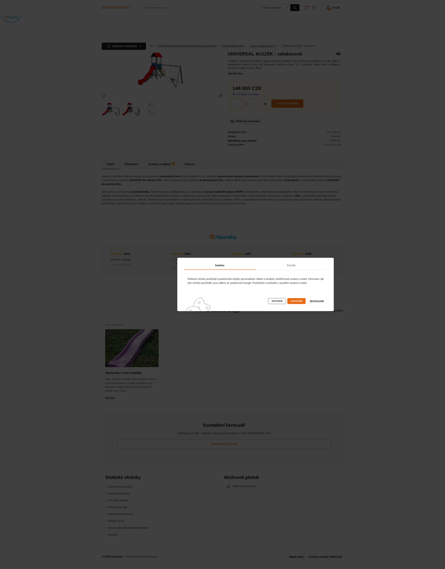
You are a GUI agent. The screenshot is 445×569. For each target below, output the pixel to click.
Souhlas (219, 265)
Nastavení (277, 301)
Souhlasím (296, 301)
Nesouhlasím (317, 301)
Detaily (291, 265)
